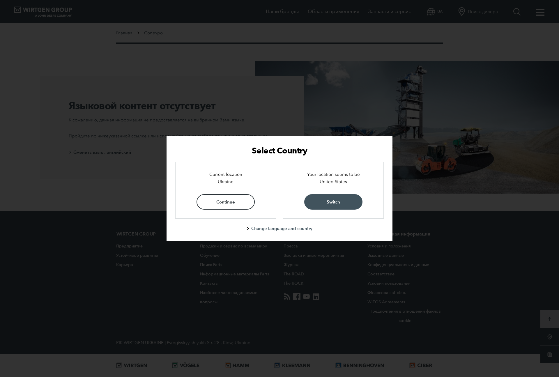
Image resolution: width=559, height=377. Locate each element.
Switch (333, 202)
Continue (225, 202)
